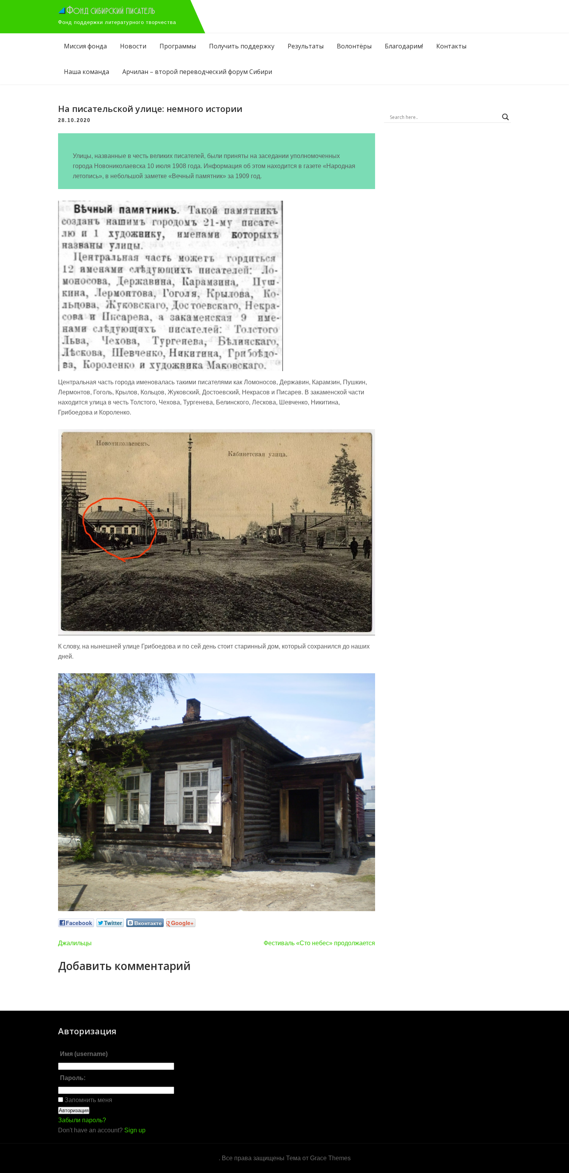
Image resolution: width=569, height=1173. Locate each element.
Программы (177, 46)
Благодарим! (404, 46)
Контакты (451, 46)
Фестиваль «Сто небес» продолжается (319, 943)
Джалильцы (75, 943)
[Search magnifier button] (505, 117)
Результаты (306, 46)
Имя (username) (84, 1054)
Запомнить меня (87, 1100)
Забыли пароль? (82, 1120)
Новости (133, 46)
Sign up (135, 1130)
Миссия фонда (85, 46)
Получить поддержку (241, 46)
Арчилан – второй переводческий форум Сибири (197, 71)
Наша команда (86, 71)
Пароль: (73, 1078)
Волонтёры (354, 46)
